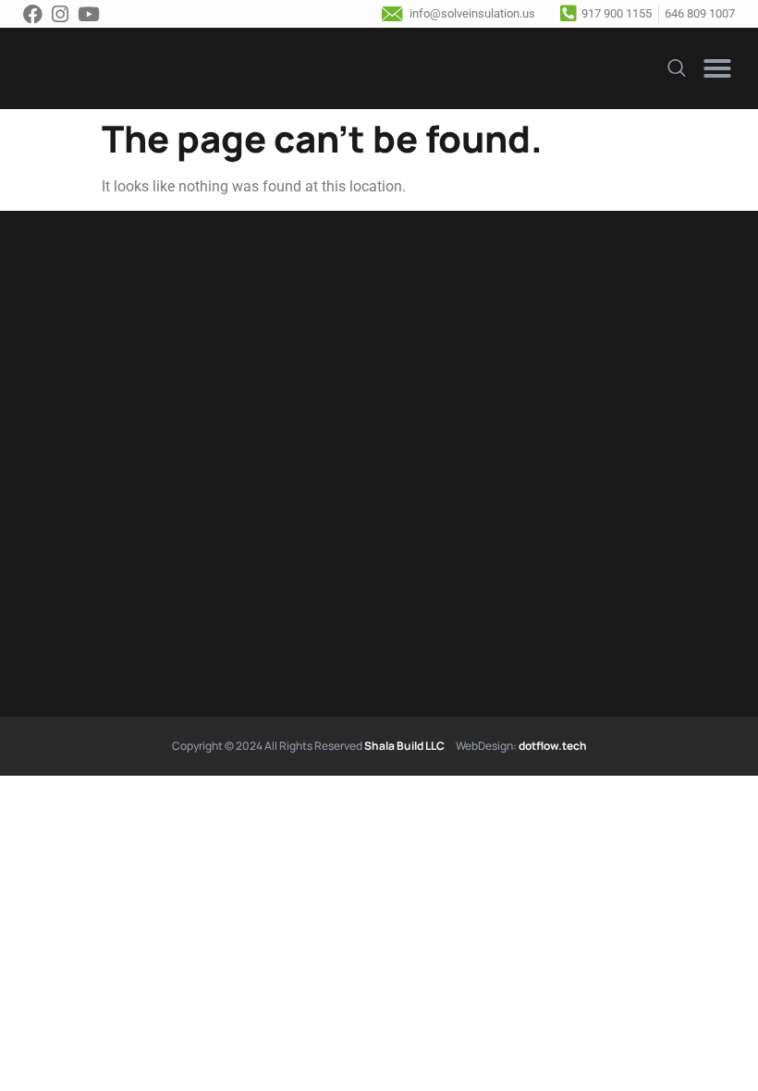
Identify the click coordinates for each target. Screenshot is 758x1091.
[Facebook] (37, 14)
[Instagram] (65, 14)
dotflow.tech (553, 746)
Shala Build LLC (404, 746)
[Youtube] (93, 14)
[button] (717, 68)
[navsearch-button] (677, 66)
